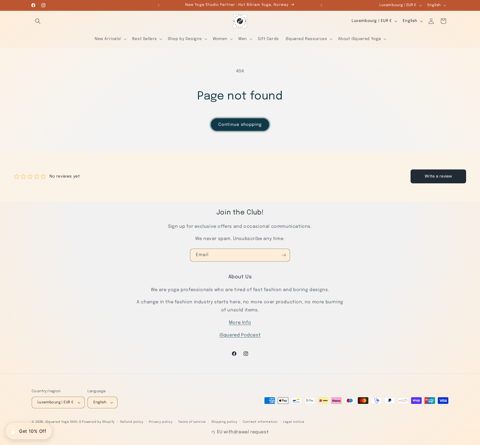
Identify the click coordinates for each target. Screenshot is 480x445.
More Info (240, 322)
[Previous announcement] (158, 5)
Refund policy (132, 422)
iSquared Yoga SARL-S (63, 422)
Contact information (260, 422)
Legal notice (293, 422)
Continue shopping (240, 124)
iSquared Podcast (240, 335)
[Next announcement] (321, 5)
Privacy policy (160, 422)
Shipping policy (224, 422)
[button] (38, 21)
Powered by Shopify (98, 422)
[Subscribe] (284, 255)
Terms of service (192, 422)
